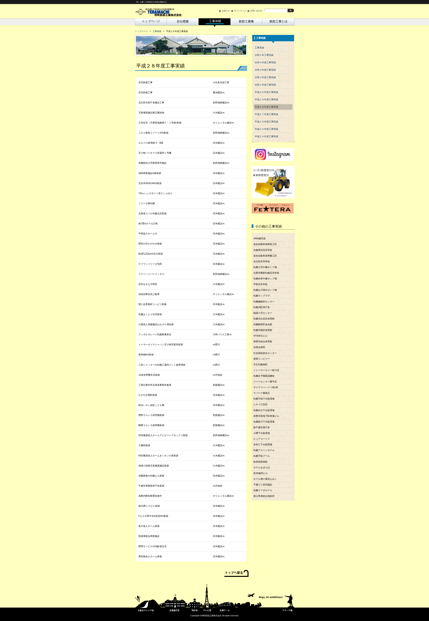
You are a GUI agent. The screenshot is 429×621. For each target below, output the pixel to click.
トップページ (150, 22)
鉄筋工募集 (246, 22)
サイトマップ (240, 11)
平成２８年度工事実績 (266, 107)
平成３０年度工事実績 (266, 92)
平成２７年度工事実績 (266, 114)
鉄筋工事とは (278, 22)
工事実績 (214, 22)
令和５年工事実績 (264, 55)
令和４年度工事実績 (265, 62)
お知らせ (226, 11)
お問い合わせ (256, 11)
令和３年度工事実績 (265, 70)
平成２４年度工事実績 (266, 136)
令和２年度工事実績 (265, 77)
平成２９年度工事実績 (266, 99)
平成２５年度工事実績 (266, 129)
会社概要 (183, 22)
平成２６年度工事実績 (266, 121)
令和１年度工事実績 (265, 85)
